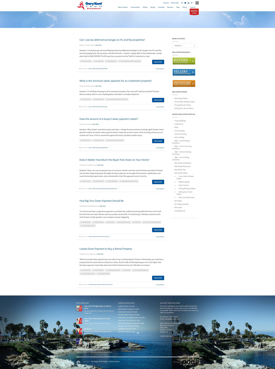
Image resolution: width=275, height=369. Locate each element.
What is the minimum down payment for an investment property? (115, 80)
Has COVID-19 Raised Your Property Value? (90, 349)
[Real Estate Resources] (184, 61)
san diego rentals (104, 273)
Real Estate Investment (182, 163)
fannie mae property (114, 270)
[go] (194, 46)
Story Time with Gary (91, 339)
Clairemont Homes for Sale (127, 312)
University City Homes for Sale (129, 320)
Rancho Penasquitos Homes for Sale (131, 323)
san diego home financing (115, 140)
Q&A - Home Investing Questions (98, 68)
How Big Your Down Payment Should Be (101, 200)
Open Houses (184, 185)
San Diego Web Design (99, 361)
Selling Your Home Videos (183, 108)
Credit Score (178, 124)
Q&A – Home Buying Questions (181, 142)
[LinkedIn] (188, 3)
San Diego (110, 284)
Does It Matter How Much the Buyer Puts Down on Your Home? (114, 159)
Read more (158, 62)
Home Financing (104, 236)
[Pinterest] (191, 3)
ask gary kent (99, 61)
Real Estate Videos (181, 98)
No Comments (160, 68)
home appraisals (112, 181)
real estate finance (124, 222)
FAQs (90, 236)
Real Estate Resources (182, 166)
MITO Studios (115, 361)
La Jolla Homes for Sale (126, 306)
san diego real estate (88, 225)
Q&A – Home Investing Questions (181, 153)
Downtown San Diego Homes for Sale (131, 318)
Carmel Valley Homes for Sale (128, 315)
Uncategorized (179, 211)
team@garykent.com (172, 319)
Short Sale (178, 207)
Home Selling (179, 137)
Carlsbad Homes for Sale (127, 329)
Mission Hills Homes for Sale (128, 326)
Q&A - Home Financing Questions (98, 147)
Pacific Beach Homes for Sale (128, 309)
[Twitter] (185, 3)
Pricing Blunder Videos (182, 105)
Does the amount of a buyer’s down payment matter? (108, 118)
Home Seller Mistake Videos (184, 102)
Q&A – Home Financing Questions (182, 147)
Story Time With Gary (186, 197)
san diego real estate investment (130, 61)
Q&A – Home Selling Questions (180, 158)
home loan (111, 222)
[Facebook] (182, 3)
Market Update (184, 182)
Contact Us (166, 3)
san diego (137, 222)
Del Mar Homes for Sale (126, 332)
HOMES (194, 12)
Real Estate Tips (112, 188)
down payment (112, 61)
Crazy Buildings (180, 121)
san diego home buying (141, 270)
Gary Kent (98, 45)
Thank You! (87, 329)
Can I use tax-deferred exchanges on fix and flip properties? (112, 39)
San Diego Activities (181, 204)
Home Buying (95, 236)
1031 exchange (86, 61)
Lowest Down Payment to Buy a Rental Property (105, 248)
